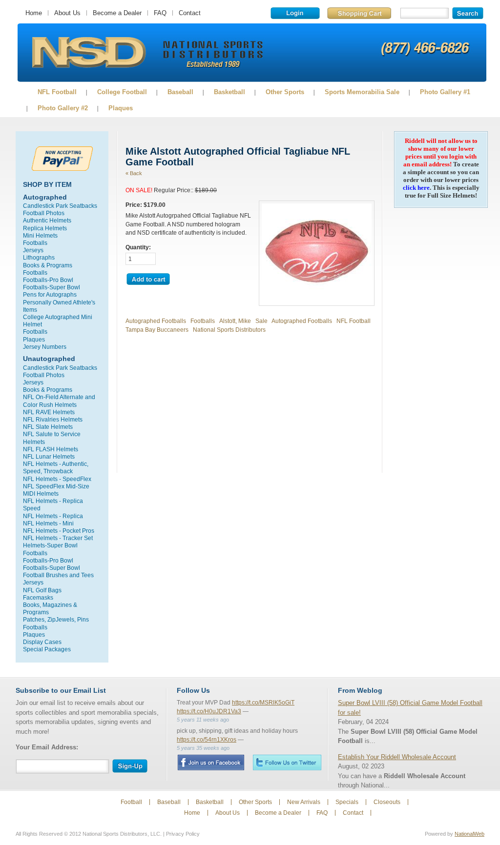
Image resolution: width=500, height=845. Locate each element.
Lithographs (39, 257)
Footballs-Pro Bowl (48, 280)
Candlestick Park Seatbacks (60, 205)
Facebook (211, 762)
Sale (261, 321)
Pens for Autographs (50, 294)
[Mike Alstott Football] (317, 299)
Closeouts (387, 802)
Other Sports (285, 92)
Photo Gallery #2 (63, 108)
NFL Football (57, 92)
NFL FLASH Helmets (50, 449)
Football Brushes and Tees (58, 575)
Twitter (287, 762)
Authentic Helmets (47, 220)
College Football (122, 92)
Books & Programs (47, 265)
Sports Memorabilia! (88, 53)
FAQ (160, 13)
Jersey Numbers (44, 346)
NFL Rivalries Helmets (53, 419)
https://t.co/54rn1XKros (206, 739)
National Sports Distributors (229, 329)
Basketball (229, 92)
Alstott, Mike (235, 321)
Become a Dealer (117, 13)
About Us (67, 13)
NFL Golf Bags (42, 590)
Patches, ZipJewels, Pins (56, 619)
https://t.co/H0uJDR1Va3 (209, 711)
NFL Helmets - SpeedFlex (57, 479)
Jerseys (33, 250)
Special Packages (47, 649)
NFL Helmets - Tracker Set (58, 538)
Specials (346, 802)
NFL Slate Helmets (48, 426)
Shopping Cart (359, 13)
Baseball (180, 92)
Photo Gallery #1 (445, 92)
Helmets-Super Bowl (50, 545)
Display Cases (42, 642)
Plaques (120, 108)
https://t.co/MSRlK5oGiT (263, 702)
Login (295, 13)
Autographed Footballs (155, 321)
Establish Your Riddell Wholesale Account (397, 757)
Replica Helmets (45, 228)
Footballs (35, 243)
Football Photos (43, 213)
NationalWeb (469, 834)
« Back (133, 173)
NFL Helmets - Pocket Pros (58, 530)
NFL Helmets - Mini (48, 523)
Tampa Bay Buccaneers (156, 329)
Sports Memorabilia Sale (362, 92)
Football (131, 802)
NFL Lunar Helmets (49, 456)
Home (33, 13)
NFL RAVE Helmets (49, 412)
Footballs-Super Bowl (51, 287)
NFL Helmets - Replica (53, 516)
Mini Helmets (40, 235)
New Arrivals (303, 802)
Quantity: (138, 247)
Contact (190, 13)
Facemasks (38, 597)
